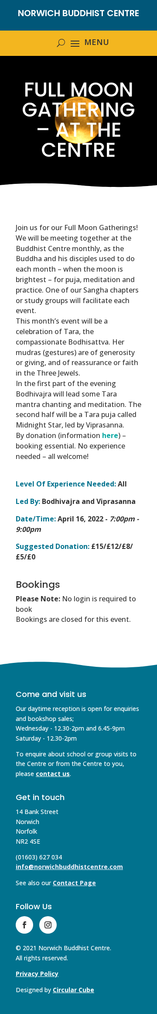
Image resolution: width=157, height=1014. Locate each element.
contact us (53, 773)
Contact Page (74, 883)
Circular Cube (73, 990)
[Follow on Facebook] (24, 925)
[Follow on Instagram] (48, 925)
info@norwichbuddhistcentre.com (69, 866)
